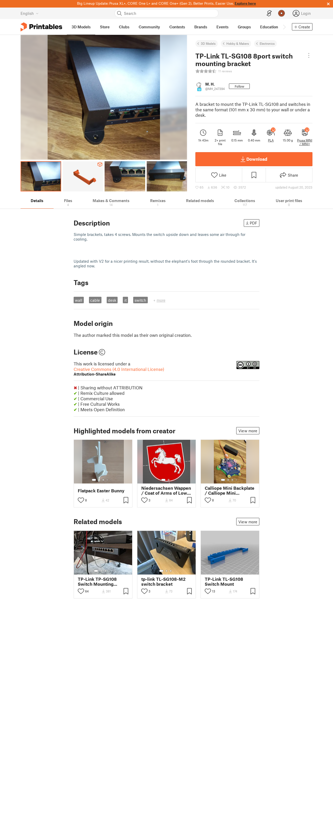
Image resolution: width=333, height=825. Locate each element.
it (125, 300)
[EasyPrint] (269, 13)
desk (112, 300)
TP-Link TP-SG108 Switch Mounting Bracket (97, 581)
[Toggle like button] (81, 500)
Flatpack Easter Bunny (101, 490)
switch (140, 300)
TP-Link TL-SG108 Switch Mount (224, 581)
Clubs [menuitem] (124, 26)
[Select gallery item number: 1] (94, 480)
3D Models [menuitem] (81, 26)
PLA (271, 140)
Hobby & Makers (237, 43)
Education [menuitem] (269, 26)
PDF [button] (253, 223)
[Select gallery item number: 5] (111, 480)
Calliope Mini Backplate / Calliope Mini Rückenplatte (229, 490)
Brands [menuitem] (200, 26)
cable (95, 300)
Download (256, 159)
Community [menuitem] (149, 26)
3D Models (208, 43)
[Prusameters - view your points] (281, 13)
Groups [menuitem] (244, 26)
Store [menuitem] (105, 26)
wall (78, 300)
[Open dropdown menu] (308, 55)
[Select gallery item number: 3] (103, 480)
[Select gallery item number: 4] (107, 480)
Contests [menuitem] (177, 26)
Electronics (267, 43)
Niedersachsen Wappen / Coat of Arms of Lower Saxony (166, 490)
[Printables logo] (41, 26)
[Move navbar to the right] (284, 27)
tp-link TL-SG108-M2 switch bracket (163, 581)
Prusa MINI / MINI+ (304, 142)
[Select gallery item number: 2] (99, 480)
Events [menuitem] (222, 26)
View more (247, 430)
